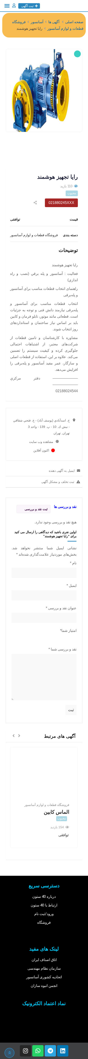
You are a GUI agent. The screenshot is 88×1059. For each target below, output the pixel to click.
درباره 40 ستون (44, 896)
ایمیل (71, 585)
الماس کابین (56, 812)
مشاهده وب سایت (41, 442)
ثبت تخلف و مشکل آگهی (57, 482)
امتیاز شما (68, 630)
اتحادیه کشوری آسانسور (44, 977)
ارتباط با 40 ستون (44, 905)
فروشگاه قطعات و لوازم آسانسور (46, 805)
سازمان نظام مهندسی (44, 968)
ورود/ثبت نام (44, 914)
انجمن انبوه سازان (44, 986)
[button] (19, 736)
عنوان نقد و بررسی (61, 608)
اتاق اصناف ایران (44, 960)
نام (73, 563)
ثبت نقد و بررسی (36, 509)
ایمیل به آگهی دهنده (62, 470)
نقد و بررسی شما (62, 649)
